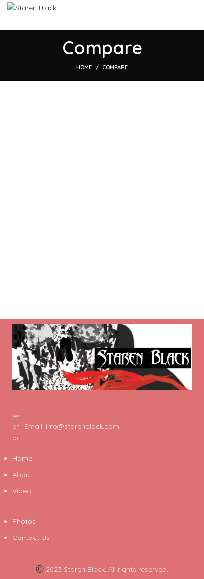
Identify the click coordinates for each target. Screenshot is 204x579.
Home (84, 67)
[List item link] (102, 426)
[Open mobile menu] (192, 15)
